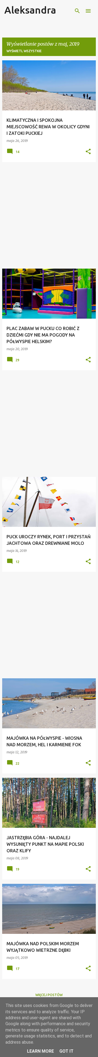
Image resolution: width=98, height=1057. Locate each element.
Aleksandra (30, 9)
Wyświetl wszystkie (24, 51)
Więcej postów (49, 995)
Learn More (40, 1051)
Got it (66, 1051)
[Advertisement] (49, 215)
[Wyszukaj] (77, 10)
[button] (88, 152)
